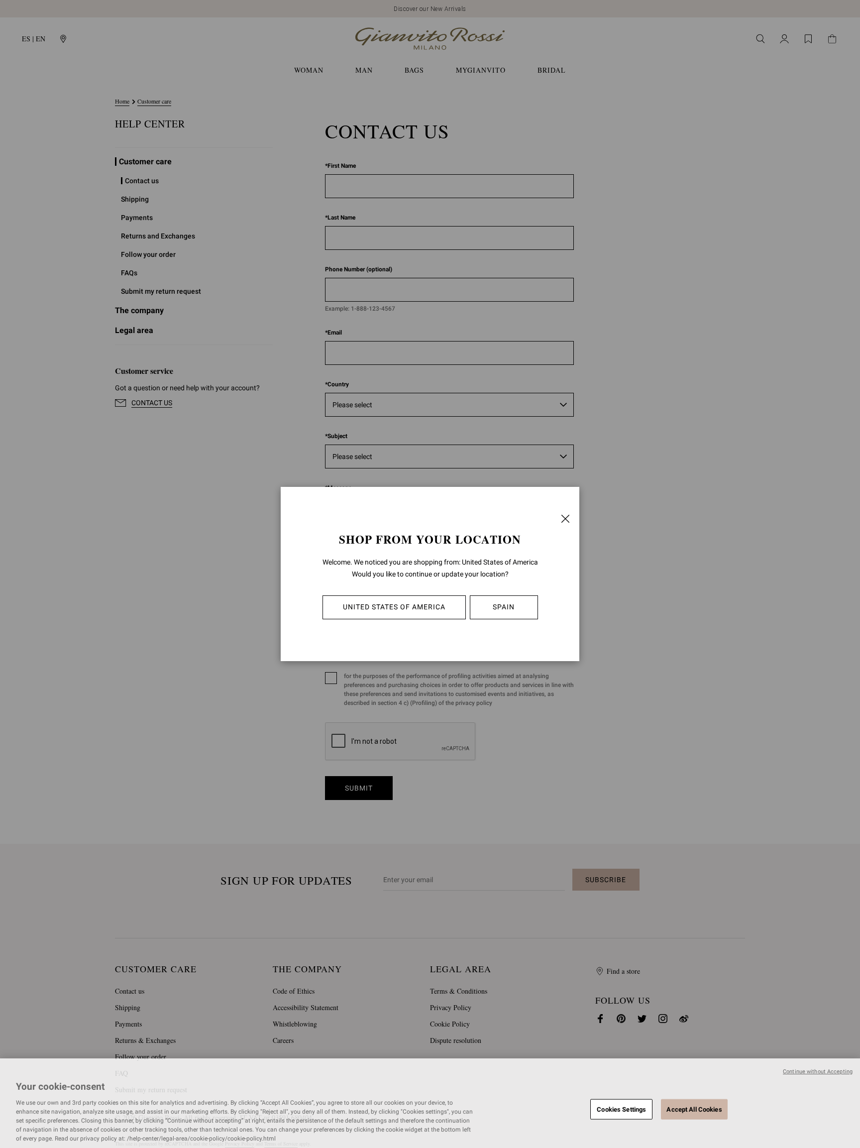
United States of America (394, 607)
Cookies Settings (621, 1109)
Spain (504, 607)
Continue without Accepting (818, 1071)
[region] (430, 1103)
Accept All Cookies (694, 1109)
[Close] (565, 519)
